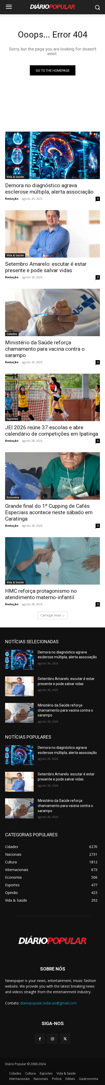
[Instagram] (52, 1039)
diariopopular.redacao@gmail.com (48, 1003)
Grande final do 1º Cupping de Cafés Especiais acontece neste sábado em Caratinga (49, 512)
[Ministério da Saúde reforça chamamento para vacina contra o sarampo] (52, 312)
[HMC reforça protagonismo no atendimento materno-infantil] (52, 561)
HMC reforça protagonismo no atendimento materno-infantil (41, 594)
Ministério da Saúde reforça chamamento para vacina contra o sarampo (45, 348)
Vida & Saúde (15, 177)
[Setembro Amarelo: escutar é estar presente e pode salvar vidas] (52, 234)
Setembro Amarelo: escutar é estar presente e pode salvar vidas (46, 267)
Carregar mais (51, 615)
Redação (11, 198)
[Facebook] (40, 1039)
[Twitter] (65, 1039)
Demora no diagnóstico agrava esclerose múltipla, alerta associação (49, 188)
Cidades (12, 334)
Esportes (12, 419)
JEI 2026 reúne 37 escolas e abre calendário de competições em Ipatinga (51, 430)
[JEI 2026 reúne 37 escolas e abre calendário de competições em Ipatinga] (52, 397)
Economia (13, 497)
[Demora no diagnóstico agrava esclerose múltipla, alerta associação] (52, 155)
